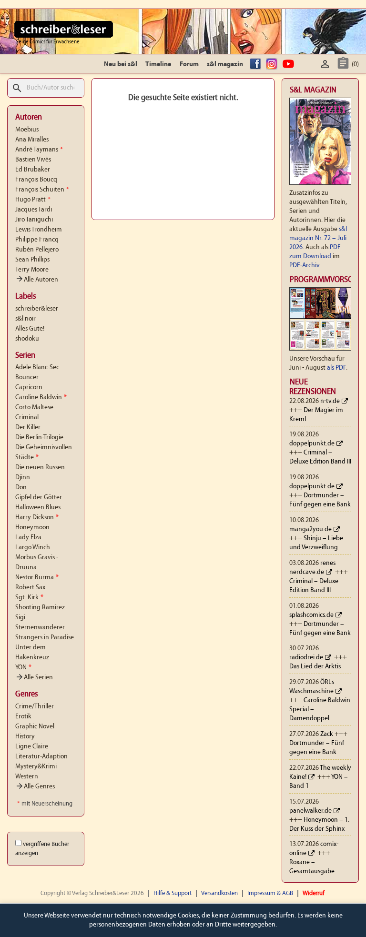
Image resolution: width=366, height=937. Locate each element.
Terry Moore (32, 269)
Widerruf (314, 893)
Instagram (273, 64)
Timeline (158, 64)
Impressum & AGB (270, 893)
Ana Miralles (32, 139)
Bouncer (27, 377)
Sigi (20, 617)
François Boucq (36, 179)
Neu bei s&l (120, 64)
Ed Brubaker (32, 169)
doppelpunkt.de (312, 443)
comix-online (313, 849)
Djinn (22, 477)
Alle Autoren (36, 279)
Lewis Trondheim (38, 229)
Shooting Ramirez (40, 607)
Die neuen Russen (40, 467)
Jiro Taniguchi (34, 219)
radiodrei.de (306, 657)
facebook (257, 64)
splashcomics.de (311, 615)
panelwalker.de (310, 811)
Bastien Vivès (33, 159)
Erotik (23, 716)
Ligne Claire (31, 746)
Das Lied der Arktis (315, 666)
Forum (189, 64)
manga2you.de (310, 529)
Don (21, 487)
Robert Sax (30, 587)
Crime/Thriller (34, 706)
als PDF (336, 368)
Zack (326, 734)
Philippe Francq (37, 239)
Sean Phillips (32, 259)
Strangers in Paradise (44, 637)
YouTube (289, 64)
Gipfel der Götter (38, 497)
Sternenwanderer (40, 627)
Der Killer (28, 427)
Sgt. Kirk (29, 597)
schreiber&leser (36, 308)
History (25, 736)
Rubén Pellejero (37, 249)
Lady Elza (28, 537)
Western (26, 776)
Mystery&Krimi (36, 766)
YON (23, 667)
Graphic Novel (34, 726)
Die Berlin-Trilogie (39, 437)
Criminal (27, 417)
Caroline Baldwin (41, 397)
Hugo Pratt (33, 199)
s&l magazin (225, 64)
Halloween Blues (38, 507)
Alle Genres (35, 786)
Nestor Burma (37, 577)
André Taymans (39, 149)
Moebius (27, 129)
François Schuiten (42, 189)
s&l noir (25, 318)
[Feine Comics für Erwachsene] (63, 29)
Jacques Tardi (33, 209)
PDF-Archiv (304, 265)
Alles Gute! (29, 328)
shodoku (27, 339)
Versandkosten (219, 893)
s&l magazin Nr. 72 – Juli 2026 (318, 238)
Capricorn (28, 387)
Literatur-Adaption (41, 756)
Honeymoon (32, 527)
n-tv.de (330, 401)
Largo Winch (32, 547)
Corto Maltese (34, 407)
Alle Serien (34, 677)
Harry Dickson (37, 517)
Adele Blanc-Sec (37, 367)
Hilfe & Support (172, 893)
